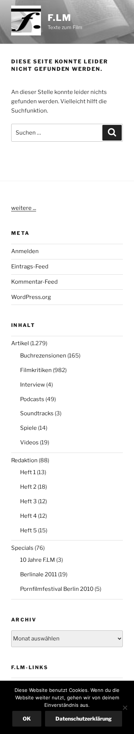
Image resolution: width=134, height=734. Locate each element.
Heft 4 (28, 516)
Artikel (20, 343)
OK (27, 718)
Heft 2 (28, 486)
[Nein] (124, 707)
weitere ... (23, 208)
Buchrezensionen (43, 355)
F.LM (59, 17)
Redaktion (24, 460)
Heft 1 (28, 472)
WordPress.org (31, 297)
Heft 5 (28, 530)
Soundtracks (37, 413)
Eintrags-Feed (29, 266)
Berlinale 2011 (38, 574)
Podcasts (32, 399)
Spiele (28, 428)
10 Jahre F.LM (37, 560)
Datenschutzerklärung (83, 718)
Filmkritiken (36, 370)
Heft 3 (28, 501)
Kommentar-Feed (34, 281)
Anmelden (25, 251)
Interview (32, 384)
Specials (22, 548)
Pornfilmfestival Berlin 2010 (56, 589)
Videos (29, 442)
